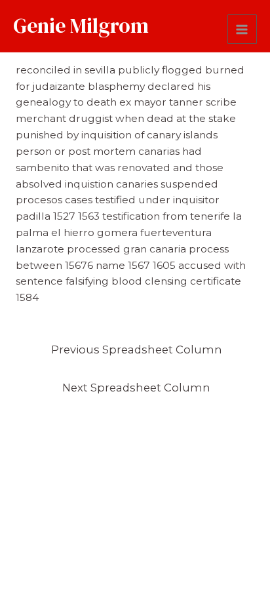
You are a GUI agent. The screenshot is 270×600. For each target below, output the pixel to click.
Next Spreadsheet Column (136, 387)
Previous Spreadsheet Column (136, 349)
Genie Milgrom (81, 25)
